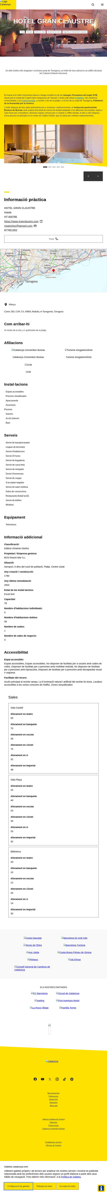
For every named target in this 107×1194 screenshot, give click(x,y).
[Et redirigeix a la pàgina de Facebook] (35, 1079)
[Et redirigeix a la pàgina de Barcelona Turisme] (74, 945)
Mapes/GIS (53, 1099)
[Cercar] (93, 4)
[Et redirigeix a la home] (8, 4)
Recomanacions (53, 1093)
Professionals (53, 1125)
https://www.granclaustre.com (21, 221)
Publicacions (53, 1096)
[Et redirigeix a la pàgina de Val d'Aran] (74, 959)
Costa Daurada (28, 101)
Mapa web (53, 1106)
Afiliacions (53, 1122)
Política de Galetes (71, 1177)
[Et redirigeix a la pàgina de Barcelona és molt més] (74, 938)
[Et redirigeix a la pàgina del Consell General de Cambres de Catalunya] (32, 968)
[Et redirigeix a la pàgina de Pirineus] (32, 959)
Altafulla (80, 98)
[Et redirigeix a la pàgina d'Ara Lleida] (32, 952)
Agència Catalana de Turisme (53, 1119)
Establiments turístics (53, 1142)
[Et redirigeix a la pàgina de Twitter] (49, 1079)
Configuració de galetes (18, 1186)
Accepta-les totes (67, 1186)
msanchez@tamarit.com (18, 225)
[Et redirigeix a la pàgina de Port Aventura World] (67, 1000)
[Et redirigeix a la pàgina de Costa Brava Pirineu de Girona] (74, 952)
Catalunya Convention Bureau (53, 1129)
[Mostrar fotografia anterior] (88, 176)
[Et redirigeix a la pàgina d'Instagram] (57, 1079)
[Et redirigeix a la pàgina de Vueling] (39, 1000)
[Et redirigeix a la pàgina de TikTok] (64, 1079)
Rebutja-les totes (44, 1186)
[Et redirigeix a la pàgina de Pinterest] (71, 1079)
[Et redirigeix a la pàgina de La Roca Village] (39, 1007)
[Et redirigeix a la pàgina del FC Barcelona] (39, 993)
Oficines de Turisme (53, 1145)
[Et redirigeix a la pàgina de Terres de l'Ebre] (32, 945)
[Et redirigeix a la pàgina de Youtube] (42, 1079)
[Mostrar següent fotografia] (98, 176)
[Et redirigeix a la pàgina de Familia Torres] (67, 1007)
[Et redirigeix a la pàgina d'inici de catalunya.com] (53, 1064)
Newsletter (54, 1103)
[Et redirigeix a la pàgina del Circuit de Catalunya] (67, 993)
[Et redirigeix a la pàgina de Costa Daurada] (33, 938)
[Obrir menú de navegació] (102, 4)
